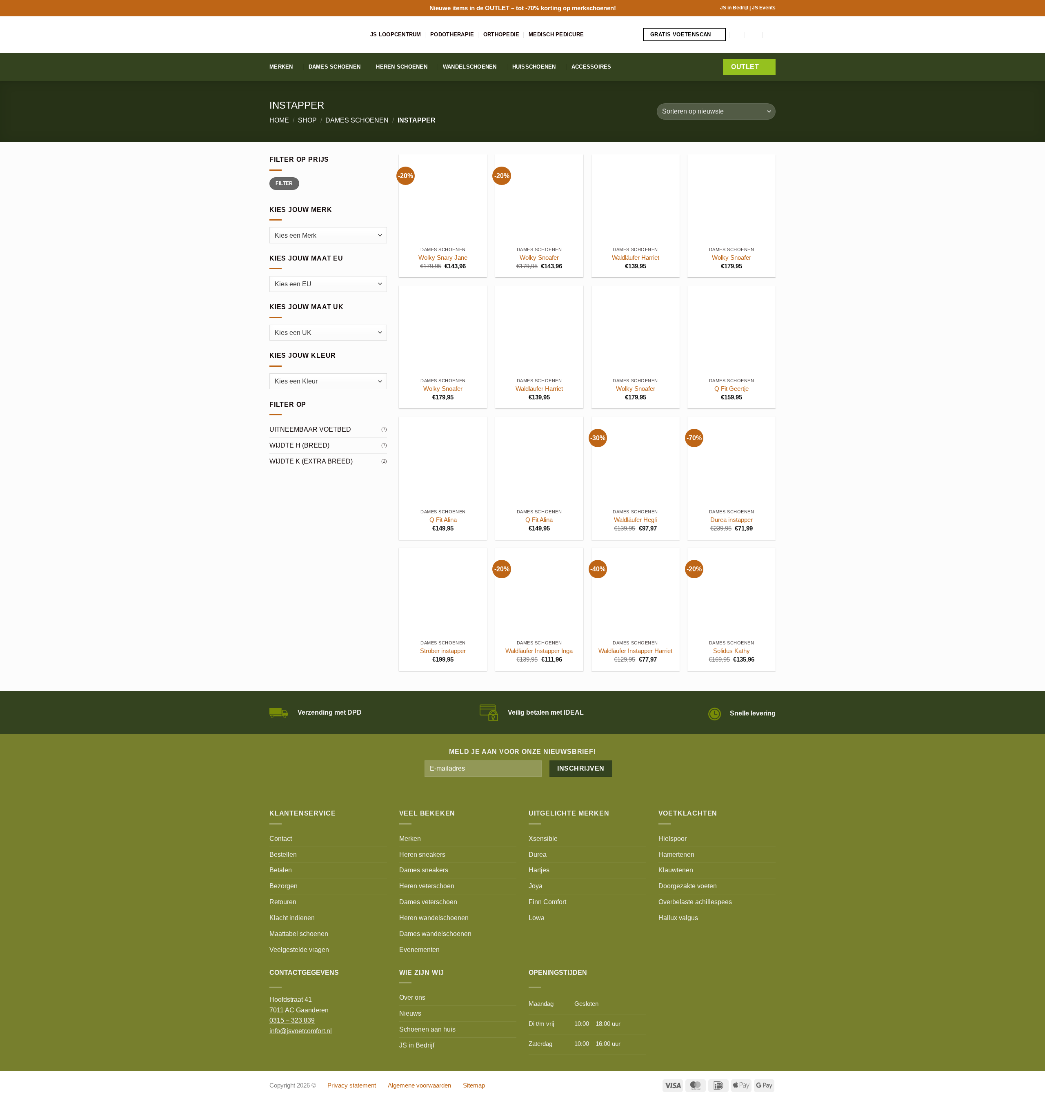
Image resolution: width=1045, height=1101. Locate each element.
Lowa (537, 917)
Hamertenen (676, 854)
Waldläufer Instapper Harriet (635, 651)
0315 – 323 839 (292, 1020)
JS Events (764, 8)
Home (279, 120)
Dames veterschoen (428, 901)
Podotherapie (452, 34)
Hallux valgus (678, 917)
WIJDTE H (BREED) (299, 445)
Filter (284, 183)
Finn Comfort (547, 901)
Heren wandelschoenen (434, 917)
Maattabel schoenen (298, 933)
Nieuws (410, 1013)
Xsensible (543, 838)
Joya (536, 885)
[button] (737, 34)
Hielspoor (672, 838)
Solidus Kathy (731, 651)
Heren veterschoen (426, 885)
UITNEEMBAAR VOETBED (310, 429)
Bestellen (283, 854)
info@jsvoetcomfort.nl (300, 1030)
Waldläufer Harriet (635, 257)
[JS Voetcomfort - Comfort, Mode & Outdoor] (313, 34)
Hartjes (539, 870)
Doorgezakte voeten (687, 885)
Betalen (280, 870)
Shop (307, 120)
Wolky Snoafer (539, 257)
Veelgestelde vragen (299, 949)
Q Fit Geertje (731, 389)
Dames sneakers (423, 870)
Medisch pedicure (556, 34)
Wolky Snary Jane (442, 257)
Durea (538, 854)
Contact (280, 838)
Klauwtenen (675, 870)
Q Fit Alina (443, 520)
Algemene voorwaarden (419, 1085)
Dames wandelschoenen (435, 933)
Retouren (282, 901)
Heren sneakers (422, 854)
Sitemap (474, 1085)
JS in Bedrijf (734, 8)
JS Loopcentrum (395, 34)
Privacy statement (351, 1085)
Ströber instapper (443, 651)
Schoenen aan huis (427, 1029)
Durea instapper (731, 520)
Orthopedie (501, 34)
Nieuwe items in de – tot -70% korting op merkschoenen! (522, 7)
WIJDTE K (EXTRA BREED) (311, 461)
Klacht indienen (292, 917)
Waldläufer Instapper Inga (539, 651)
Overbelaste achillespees (695, 901)
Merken (281, 67)
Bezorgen (283, 885)
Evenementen (419, 949)
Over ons (412, 997)
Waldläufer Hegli (635, 520)
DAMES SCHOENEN (357, 120)
